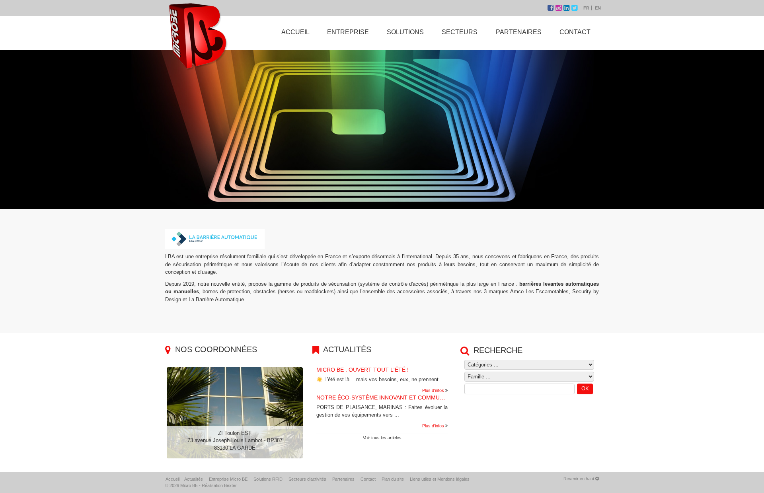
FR (586, 8)
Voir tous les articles (382, 437)
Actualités (193, 479)
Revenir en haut (579, 478)
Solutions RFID (268, 479)
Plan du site (393, 479)
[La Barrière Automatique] (215, 239)
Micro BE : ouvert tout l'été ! (362, 369)
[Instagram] (559, 8)
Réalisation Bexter (219, 485)
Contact (368, 479)
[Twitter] (574, 8)
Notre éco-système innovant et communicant (388, 397)
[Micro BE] (197, 35)
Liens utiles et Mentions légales (440, 479)
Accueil (172, 479)
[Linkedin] (567, 8)
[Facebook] (551, 8)
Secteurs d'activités (307, 479)
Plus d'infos (433, 390)
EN (598, 8)
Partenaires (343, 479)
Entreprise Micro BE (228, 479)
